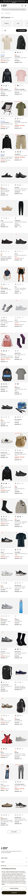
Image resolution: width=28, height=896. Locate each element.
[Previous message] (1, 1)
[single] (2, 30)
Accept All (14, 892)
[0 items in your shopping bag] (22, 5)
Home (2, 13)
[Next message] (26, 1)
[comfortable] (5, 30)
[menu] (25, 5)
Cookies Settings (14, 888)
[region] (14, 881)
